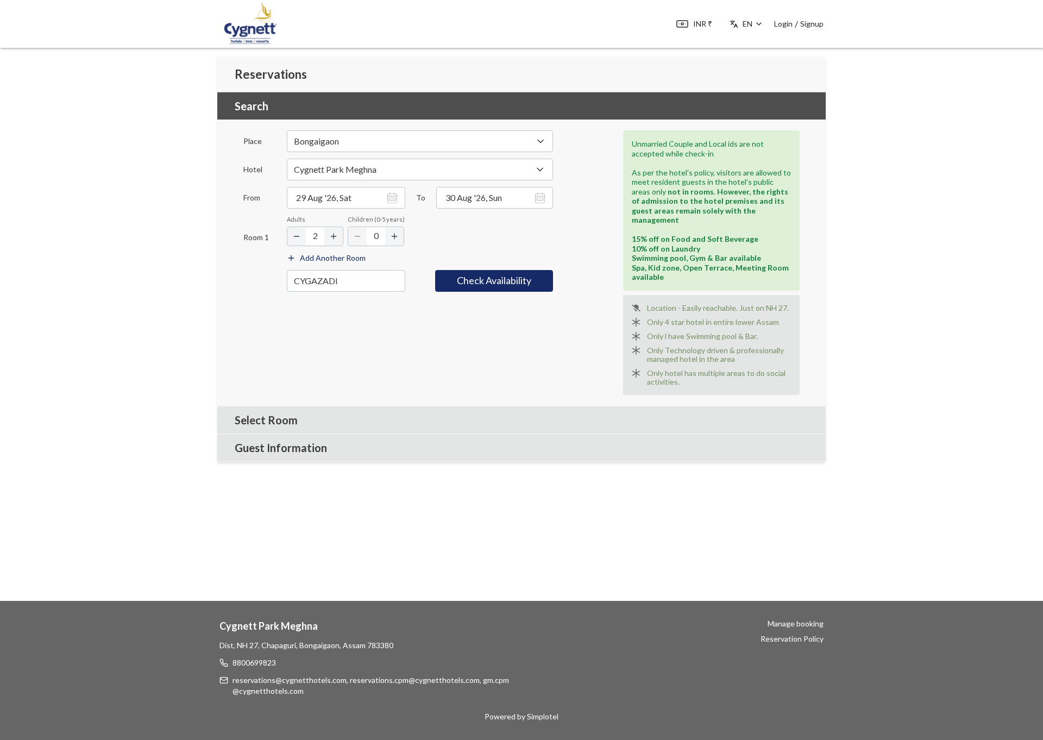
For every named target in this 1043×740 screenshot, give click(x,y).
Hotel (252, 169)
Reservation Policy (792, 638)
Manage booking (796, 623)
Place (252, 141)
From (251, 198)
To (420, 198)
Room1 (256, 237)
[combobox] (420, 169)
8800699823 (254, 662)
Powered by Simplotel (521, 716)
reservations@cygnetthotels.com (290, 680)
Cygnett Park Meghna (268, 626)
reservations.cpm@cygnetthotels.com (415, 680)
